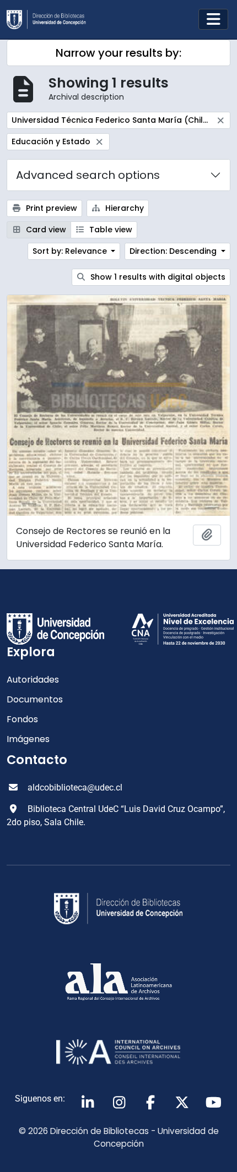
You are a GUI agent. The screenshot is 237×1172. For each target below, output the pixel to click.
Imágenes (28, 739)
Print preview (50, 208)
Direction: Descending (174, 251)
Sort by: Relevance (71, 251)
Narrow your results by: (118, 53)
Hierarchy (123, 208)
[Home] (51, 20)
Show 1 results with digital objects (156, 276)
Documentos (35, 699)
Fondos (22, 719)
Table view (109, 229)
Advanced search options (88, 175)
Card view (45, 229)
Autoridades (33, 679)
